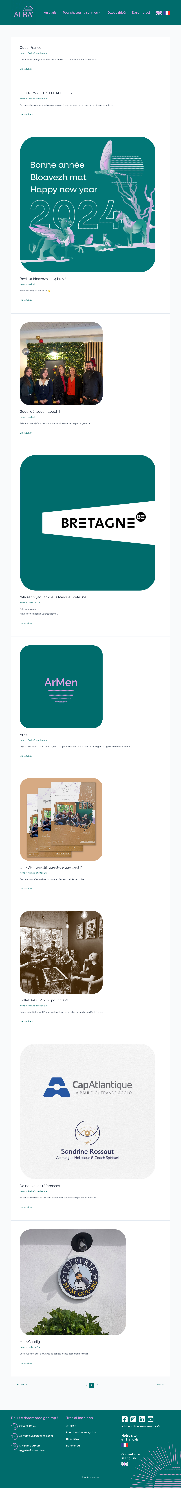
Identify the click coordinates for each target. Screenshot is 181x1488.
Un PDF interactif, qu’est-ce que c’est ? (51, 867)
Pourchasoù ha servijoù (80, 12)
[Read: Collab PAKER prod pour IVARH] (61, 952)
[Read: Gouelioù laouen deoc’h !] (61, 363)
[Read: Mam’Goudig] (73, 1282)
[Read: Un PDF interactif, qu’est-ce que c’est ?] (61, 819)
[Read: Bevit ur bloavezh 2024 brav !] (87, 204)
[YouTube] (150, 1419)
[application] (99, 12)
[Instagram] (133, 1419)
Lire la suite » (26, 69)
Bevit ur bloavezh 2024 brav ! (43, 279)
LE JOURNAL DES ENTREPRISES (46, 93)
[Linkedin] (142, 1419)
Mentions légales (90, 1477)
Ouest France (30, 48)
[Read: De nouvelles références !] (87, 1111)
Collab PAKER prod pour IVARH (44, 1000)
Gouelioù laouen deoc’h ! (40, 412)
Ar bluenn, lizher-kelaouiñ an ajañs (140, 1426)
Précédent (20, 1384)
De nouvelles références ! (41, 1186)
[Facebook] (124, 1419)
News (22, 53)
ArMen (25, 735)
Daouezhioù (117, 12)
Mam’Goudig (30, 1342)
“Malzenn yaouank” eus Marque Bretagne (53, 597)
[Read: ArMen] (61, 686)
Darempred (141, 12)
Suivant (162, 1384)
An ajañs (50, 12)
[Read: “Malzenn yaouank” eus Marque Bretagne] (87, 522)
